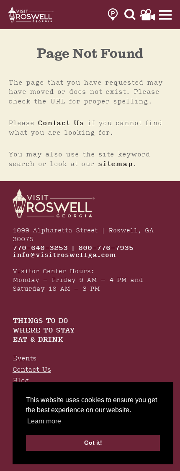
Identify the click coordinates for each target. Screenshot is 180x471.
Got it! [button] (93, 442)
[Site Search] (130, 14)
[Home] (31, 14)
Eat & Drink (38, 340)
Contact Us (61, 123)
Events (24, 358)
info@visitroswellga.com (64, 255)
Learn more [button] (44, 421)
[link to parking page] (112, 14)
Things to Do (40, 321)
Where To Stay (44, 331)
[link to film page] (147, 14)
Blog (21, 380)
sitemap (115, 164)
